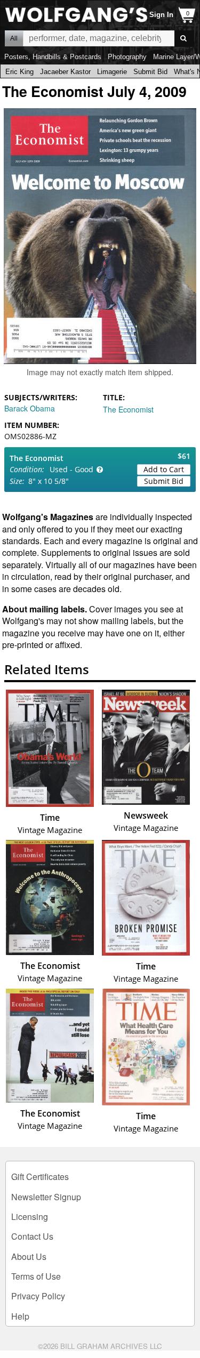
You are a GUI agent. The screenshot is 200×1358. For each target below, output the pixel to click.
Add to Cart (163, 469)
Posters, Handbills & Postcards (52, 57)
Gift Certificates (40, 1176)
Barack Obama (29, 408)
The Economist (128, 409)
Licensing (29, 1216)
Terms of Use (36, 1276)
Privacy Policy (38, 1296)
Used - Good (71, 469)
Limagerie (112, 72)
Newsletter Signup (46, 1197)
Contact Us (32, 1236)
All (14, 38)
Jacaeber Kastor (65, 72)
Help (20, 1316)
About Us (28, 1256)
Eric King (19, 72)
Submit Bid (150, 72)
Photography (127, 57)
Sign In (161, 15)
